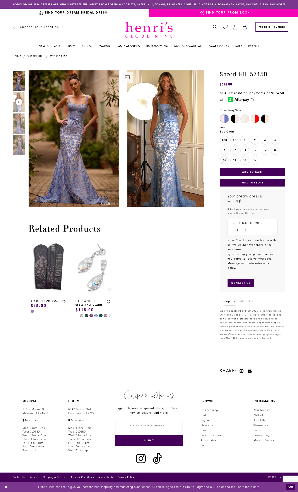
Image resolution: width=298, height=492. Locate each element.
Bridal (204, 415)
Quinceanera (209, 425)
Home (17, 56)
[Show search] (215, 26)
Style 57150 (59, 56)
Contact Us (19, 477)
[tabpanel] (73, 138)
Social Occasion (211, 435)
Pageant (206, 420)
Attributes (246, 301)
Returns (34, 477)
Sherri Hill (35, 56)
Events (257, 430)
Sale (203, 445)
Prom (204, 430)
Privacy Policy (126, 477)
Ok (290, 487)
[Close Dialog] (6, 487)
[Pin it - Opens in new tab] (242, 371)
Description (227, 301)
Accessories (208, 440)
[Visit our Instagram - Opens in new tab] (141, 458)
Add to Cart (252, 171)
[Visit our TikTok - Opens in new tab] (157, 458)
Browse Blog (261, 435)
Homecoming (209, 410)
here (256, 487)
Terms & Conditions (82, 477)
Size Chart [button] (227, 131)
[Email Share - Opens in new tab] (250, 371)
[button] (235, 26)
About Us (259, 420)
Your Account (261, 410)
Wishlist (258, 415)
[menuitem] (38, 26)
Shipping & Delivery (55, 477)
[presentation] (49, 267)
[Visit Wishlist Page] (225, 27)
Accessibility (105, 477)
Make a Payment (264, 440)
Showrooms (260, 425)
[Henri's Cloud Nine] (149, 30)
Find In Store (252, 182)
